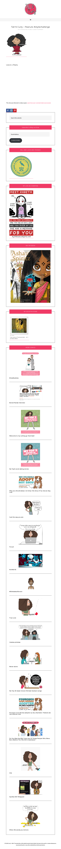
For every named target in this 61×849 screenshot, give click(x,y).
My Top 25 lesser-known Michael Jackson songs (25, 691)
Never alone (13, 666)
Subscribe (15, 140)
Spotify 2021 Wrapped (16, 797)
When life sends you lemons (18, 830)
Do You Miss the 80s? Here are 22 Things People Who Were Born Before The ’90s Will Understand (29, 739)
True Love (12, 618)
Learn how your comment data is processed (39, 103)
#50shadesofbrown (15, 591)
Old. (10, 773)
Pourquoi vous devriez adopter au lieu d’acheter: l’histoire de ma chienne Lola (30, 713)
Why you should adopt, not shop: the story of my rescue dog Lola (29, 491)
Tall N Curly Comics (30, 9)
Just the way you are (16, 517)
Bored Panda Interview (17, 402)
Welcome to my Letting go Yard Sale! (21, 436)
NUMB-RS (12, 569)
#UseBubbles (14, 378)
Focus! (11, 547)
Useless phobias (14, 642)
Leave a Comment (38, 29)
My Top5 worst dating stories (19, 469)
